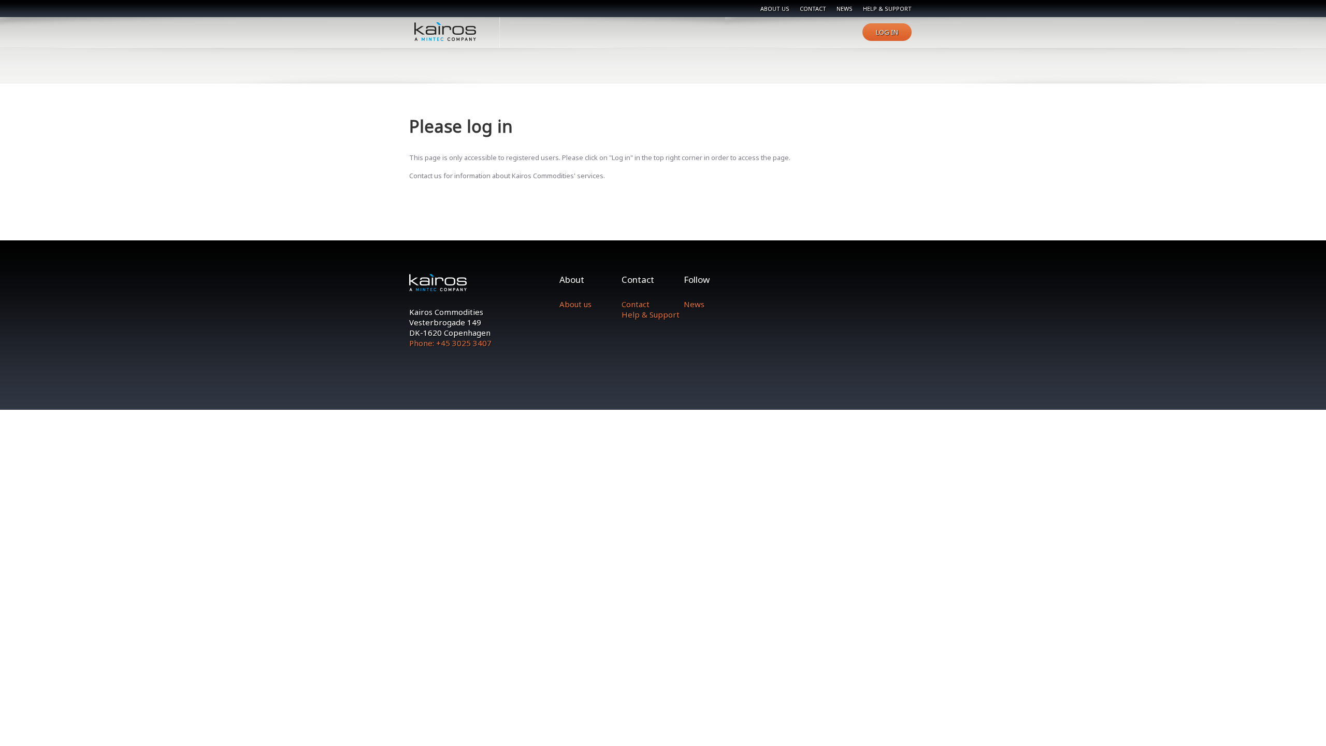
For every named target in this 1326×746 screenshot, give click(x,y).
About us (774, 8)
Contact (813, 8)
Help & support (887, 8)
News (845, 8)
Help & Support (651, 314)
